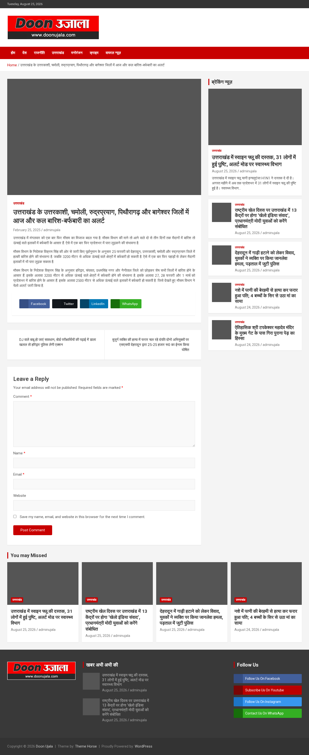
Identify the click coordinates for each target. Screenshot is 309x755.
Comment (22, 396)
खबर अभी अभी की (102, 665)
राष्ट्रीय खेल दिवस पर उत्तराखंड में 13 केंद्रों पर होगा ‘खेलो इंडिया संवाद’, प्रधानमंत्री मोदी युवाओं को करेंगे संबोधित (266, 218)
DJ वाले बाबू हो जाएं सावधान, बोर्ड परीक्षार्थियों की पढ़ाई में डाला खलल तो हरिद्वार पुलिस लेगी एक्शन (57, 342)
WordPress (143, 746)
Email (18, 474)
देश (24, 53)
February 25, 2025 (27, 230)
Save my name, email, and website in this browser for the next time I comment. (82, 517)
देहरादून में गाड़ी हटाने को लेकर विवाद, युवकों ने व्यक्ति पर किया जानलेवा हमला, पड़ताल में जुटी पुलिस (265, 258)
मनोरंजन (77, 53)
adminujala (51, 230)
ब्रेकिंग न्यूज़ (222, 82)
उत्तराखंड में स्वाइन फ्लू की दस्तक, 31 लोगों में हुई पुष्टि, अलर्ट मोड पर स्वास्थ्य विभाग (42, 617)
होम (13, 53)
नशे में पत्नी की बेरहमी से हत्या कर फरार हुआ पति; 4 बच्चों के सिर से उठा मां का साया (266, 295)
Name (19, 453)
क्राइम (94, 53)
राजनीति (39, 53)
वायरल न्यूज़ (113, 53)
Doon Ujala (44, 746)
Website (19, 495)
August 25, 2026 (224, 171)
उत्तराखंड (58, 53)
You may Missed (29, 555)
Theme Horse (86, 746)
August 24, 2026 (247, 307)
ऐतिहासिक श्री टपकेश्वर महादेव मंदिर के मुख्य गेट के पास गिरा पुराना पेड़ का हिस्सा (265, 333)
